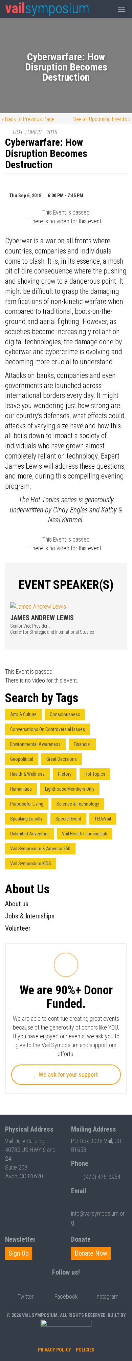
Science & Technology (78, 804)
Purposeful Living (26, 804)
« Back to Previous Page (27, 119)
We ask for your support (67, 1074)
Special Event (68, 818)
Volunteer (17, 928)
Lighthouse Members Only (69, 789)
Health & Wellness (27, 774)
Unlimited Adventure (29, 833)
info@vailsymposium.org (98, 1218)
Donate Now (90, 1253)
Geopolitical (21, 759)
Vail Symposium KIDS (30, 863)
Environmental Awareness (35, 744)
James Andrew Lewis (42, 618)
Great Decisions (61, 759)
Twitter (26, 1296)
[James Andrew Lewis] (66, 606)
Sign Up (18, 1253)
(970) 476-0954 (102, 1176)
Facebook (66, 1296)
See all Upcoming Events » (102, 119)
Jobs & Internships (29, 916)
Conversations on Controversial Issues (47, 729)
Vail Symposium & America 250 (40, 848)
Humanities (21, 789)
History (64, 774)
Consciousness (65, 714)
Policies (85, 1350)
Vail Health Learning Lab (84, 833)
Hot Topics (95, 774)
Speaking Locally (26, 818)
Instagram (106, 1296)
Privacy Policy (54, 1350)
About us (16, 904)
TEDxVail (102, 818)
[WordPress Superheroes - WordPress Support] (66, 1332)
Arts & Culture (23, 714)
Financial (82, 744)
